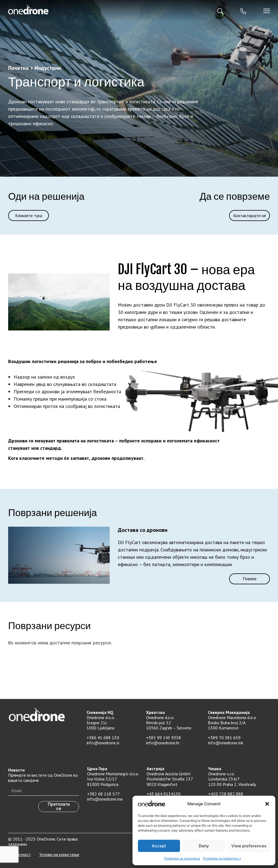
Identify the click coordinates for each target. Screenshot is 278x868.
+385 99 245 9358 (163, 737)
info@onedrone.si (103, 742)
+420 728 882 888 (225, 794)
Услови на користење (59, 854)
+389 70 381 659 (224, 737)
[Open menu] (266, 11)
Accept (159, 845)
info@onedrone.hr (162, 742)
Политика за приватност (222, 858)
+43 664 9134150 (164, 794)
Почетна (18, 67)
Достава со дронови (143, 529)
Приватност (19, 854)
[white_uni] (72, 9)
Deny (204, 845)
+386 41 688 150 (103, 737)
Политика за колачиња (182, 858)
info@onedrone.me (105, 799)
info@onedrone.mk (225, 742)
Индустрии (47, 67)
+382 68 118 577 (103, 794)
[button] (267, 804)
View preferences (248, 845)
